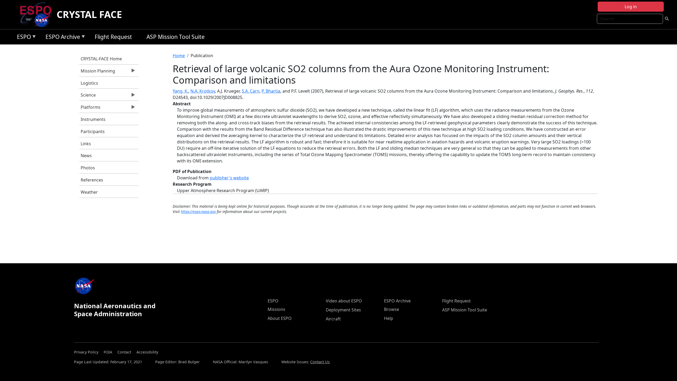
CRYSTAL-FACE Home (101, 59)
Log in (631, 7)
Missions (276, 309)
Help (388, 318)
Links (86, 144)
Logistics (89, 83)
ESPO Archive (61, 37)
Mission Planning (97, 72)
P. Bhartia (271, 91)
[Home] (38, 14)
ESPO (22, 37)
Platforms (89, 108)
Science (87, 96)
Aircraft (333, 319)
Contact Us (320, 361)
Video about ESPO (344, 301)
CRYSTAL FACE (89, 14)
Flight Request (113, 36)
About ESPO (280, 318)
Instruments (93, 119)
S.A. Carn (250, 91)
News (86, 155)
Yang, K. (180, 91)
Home (179, 55)
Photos (88, 168)
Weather (89, 192)
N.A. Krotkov (202, 91)
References (92, 180)
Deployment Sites (343, 310)
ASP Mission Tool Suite (176, 36)
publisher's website (229, 178)
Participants (93, 131)
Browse (391, 309)
